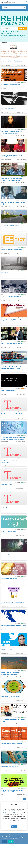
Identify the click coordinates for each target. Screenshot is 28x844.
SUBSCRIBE (22, 28)
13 (21, 799)
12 (18, 799)
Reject (5, 841)
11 (15, 799)
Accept (11, 841)
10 (12, 799)
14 (24, 799)
